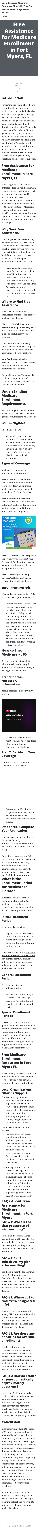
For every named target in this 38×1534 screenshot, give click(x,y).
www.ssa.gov (20, 856)
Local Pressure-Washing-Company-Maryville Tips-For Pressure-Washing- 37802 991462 (17, 7)
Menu (5, 17)
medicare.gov (13, 1311)
